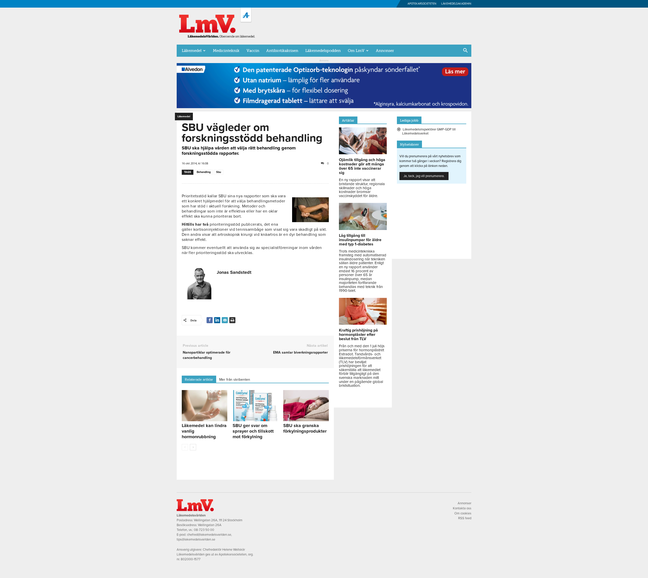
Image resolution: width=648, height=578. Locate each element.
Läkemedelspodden (323, 50)
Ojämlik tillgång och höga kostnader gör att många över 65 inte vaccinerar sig (362, 166)
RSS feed (464, 518)
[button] (465, 51)
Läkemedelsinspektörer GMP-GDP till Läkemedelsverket (429, 131)
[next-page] (193, 447)
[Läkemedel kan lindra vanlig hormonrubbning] (204, 405)
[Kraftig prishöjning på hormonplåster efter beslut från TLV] (363, 323)
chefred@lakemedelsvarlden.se (209, 535)
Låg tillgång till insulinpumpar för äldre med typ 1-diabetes (360, 240)
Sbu (218, 172)
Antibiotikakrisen (282, 50)
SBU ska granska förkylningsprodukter (305, 428)
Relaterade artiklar (199, 379)
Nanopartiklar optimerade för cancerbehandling (206, 355)
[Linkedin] (217, 320)
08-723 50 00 (204, 530)
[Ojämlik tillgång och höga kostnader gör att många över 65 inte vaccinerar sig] (363, 153)
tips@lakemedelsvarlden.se (196, 539)
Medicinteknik (226, 50)
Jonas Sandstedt (234, 272)
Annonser (385, 50)
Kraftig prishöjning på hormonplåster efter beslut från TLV (358, 334)
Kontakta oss (462, 508)
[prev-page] (185, 447)
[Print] (232, 320)
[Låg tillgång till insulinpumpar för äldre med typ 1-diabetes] (363, 228)
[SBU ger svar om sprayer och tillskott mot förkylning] (255, 405)
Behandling (204, 172)
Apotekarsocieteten (422, 3)
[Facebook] (210, 320)
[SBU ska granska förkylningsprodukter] (306, 405)
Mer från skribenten (234, 379)
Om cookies (462, 513)
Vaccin (253, 50)
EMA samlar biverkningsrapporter (300, 352)
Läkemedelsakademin (456, 3)
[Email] (225, 320)
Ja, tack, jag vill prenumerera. (423, 176)
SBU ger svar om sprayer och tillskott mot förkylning (253, 431)
